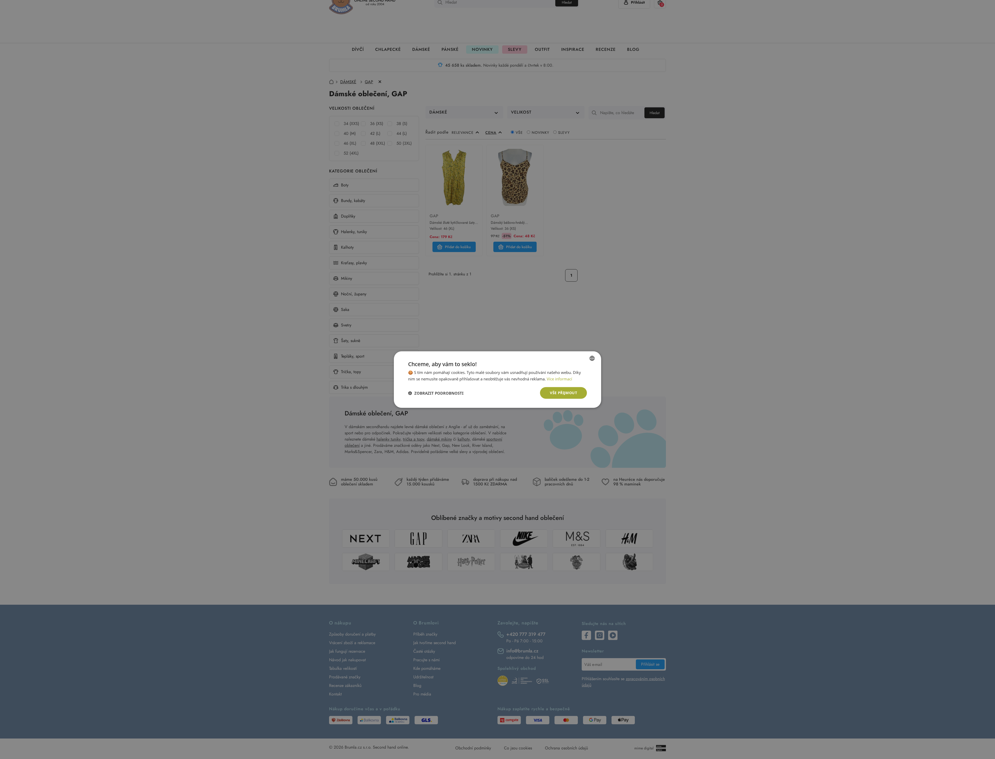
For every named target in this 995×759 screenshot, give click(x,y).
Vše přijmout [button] (563, 392)
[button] (436, 393)
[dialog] (497, 379)
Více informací (559, 378)
